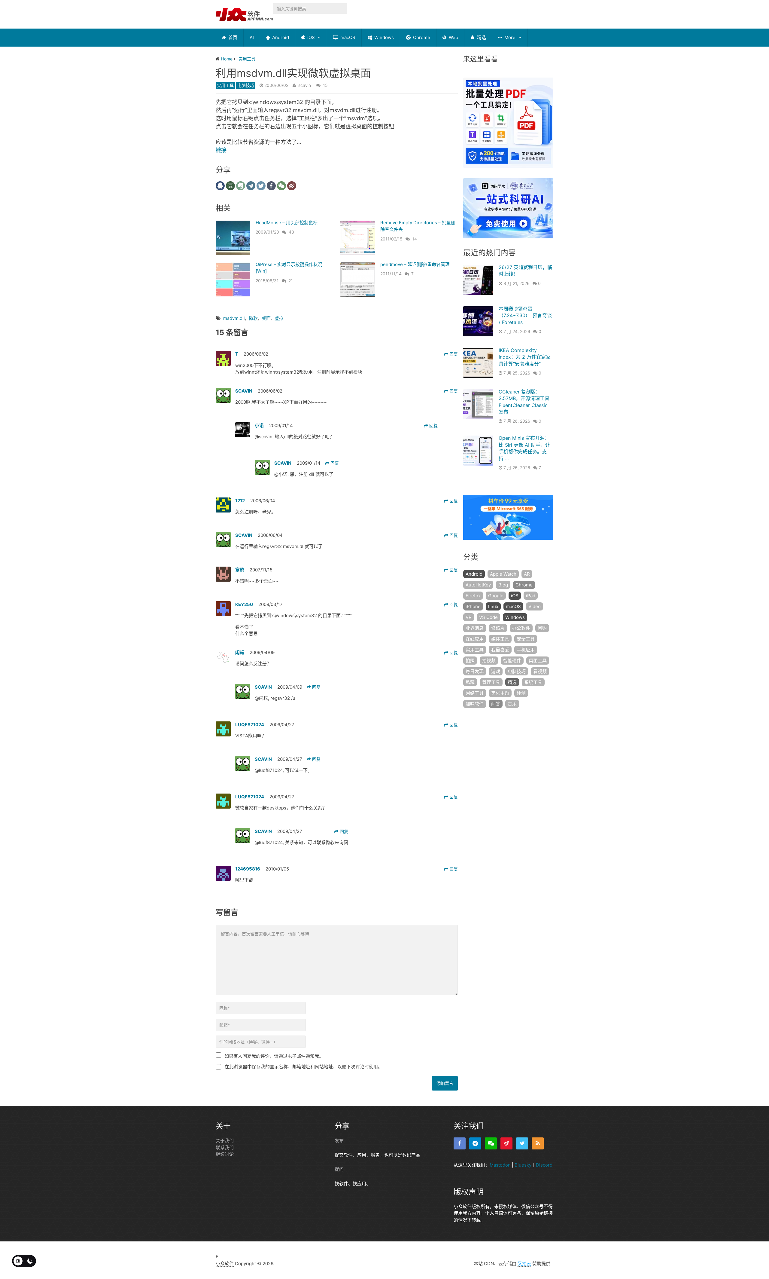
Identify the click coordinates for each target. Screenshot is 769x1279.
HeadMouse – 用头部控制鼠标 (287, 222)
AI (252, 37)
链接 (221, 150)
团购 (542, 628)
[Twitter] (522, 1143)
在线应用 (475, 639)
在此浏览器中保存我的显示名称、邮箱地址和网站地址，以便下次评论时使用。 (303, 1066)
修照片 (498, 628)
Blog (503, 585)
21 (290, 280)
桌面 (266, 318)
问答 (495, 704)
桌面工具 (538, 660)
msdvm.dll (234, 318)
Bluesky (523, 1165)
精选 (481, 37)
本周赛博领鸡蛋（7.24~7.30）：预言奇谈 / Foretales (525, 315)
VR (469, 617)
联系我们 (225, 1147)
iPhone (473, 606)
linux (493, 606)
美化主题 (500, 693)
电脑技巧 (245, 85)
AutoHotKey (478, 585)
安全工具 (526, 639)
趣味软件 (475, 704)
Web (453, 37)
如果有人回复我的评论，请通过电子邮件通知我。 (274, 1056)
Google (495, 595)
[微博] (506, 1143)
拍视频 (489, 660)
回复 (453, 353)
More (509, 37)
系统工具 (533, 682)
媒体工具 (500, 639)
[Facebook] (460, 1143)
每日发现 (475, 671)
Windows (383, 37)
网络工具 (475, 693)
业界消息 (475, 628)
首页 (232, 37)
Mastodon (500, 1165)
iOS (310, 37)
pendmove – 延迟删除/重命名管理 (415, 264)
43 (291, 231)
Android (280, 37)
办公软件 (521, 628)
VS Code (488, 617)
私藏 (470, 682)
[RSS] (538, 1143)
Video (534, 606)
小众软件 (225, 1263)
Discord (544, 1165)
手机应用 (526, 650)
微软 (253, 318)
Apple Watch (503, 574)
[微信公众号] (491, 1143)
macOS (347, 37)
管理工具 (491, 682)
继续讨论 (225, 1154)
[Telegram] (475, 1143)
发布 (339, 1140)
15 (325, 85)
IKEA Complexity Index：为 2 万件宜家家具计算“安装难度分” (525, 357)
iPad (530, 595)
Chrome (421, 37)
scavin (304, 85)
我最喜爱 (500, 650)
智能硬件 (512, 660)
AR (527, 574)
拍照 (470, 660)
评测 (521, 693)
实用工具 (225, 85)
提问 (339, 1169)
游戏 (495, 671)
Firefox (473, 595)
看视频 (540, 671)
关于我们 (225, 1140)
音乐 (512, 704)
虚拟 (279, 318)
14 (414, 238)
